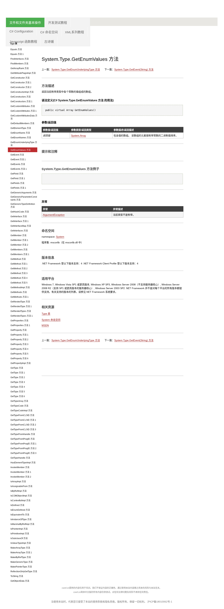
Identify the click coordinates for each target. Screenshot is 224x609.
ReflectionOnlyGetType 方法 (23, 571)
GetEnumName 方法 (20, 133)
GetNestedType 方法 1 (21, 306)
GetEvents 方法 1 (18, 169)
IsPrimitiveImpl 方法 (19, 533)
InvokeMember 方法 (19, 467)
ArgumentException (54, 214)
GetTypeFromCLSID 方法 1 (23, 420)
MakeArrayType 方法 (20, 548)
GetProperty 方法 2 (19, 339)
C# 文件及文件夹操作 (202, 69)
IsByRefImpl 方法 (18, 491)
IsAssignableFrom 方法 (21, 486)
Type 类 (13, 43)
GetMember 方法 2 (19, 245)
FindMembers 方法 (19, 63)
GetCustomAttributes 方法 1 (23, 111)
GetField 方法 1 (17, 178)
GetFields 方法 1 (18, 188)
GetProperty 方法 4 (19, 349)
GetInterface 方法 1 (19, 221)
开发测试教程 (57, 23)
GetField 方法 (16, 173)
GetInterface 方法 (18, 216)
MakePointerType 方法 (21, 567)
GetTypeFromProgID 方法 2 (23, 448)
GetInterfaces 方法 (19, 230)
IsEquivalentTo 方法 (19, 514)
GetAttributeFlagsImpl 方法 (23, 73)
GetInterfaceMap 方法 (20, 226)
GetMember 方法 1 (19, 240)
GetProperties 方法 (19, 320)
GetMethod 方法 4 (18, 278)
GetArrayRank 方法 (19, 68)
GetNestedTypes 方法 (20, 311)
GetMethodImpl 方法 (20, 287)
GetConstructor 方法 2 (20, 87)
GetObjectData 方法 (19, 581)
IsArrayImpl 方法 (18, 481)
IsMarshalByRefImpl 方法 (22, 524)
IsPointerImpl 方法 (19, 529)
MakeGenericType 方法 (21, 562)
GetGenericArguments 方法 (23, 192)
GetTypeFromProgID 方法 (22, 439)
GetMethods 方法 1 (19, 297)
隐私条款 (110, 601)
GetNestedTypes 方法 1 (21, 316)
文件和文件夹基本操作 (25, 23)
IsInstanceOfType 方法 (20, 519)
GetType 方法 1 (17, 372)
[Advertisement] (154, 25)
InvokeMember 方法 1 (20, 472)
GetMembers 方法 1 (19, 254)
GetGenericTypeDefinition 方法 (22, 205)
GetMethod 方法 (18, 259)
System (60, 236)
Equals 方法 (16, 49)
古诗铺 (49, 41)
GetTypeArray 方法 (19, 401)
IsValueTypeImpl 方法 (20, 543)
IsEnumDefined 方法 (20, 510)
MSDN (45, 325)
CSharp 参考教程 (38, 8)
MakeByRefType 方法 (20, 557)
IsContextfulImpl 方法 (20, 500)
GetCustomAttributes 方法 (22, 106)
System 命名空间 (51, 319)
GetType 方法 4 (17, 387)
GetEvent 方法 (17, 155)
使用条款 (98, 601)
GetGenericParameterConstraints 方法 (23, 198)
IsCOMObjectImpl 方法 (21, 496)
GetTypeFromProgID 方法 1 (23, 443)
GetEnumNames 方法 (20, 137)
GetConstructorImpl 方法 (22, 92)
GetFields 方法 (17, 183)
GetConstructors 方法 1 (21, 101)
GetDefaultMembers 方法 (22, 123)
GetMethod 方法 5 (18, 283)
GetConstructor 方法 (20, 78)
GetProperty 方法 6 (19, 358)
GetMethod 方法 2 (18, 268)
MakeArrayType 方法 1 (21, 552)
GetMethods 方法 (18, 292)
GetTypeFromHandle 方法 (22, 434)
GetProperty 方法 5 (19, 354)
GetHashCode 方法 (19, 212)
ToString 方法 (16, 576)
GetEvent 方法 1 (18, 159)
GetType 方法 (16, 368)
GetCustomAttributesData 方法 (23, 117)
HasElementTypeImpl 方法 (23, 462)
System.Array (78, 135)
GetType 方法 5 (17, 391)
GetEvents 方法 (17, 164)
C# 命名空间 (49, 32)
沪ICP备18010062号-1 (159, 601)
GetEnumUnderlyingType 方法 (23, 144)
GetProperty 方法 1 (19, 335)
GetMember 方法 (18, 235)
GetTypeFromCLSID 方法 (22, 415)
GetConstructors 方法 (20, 97)
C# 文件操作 (202, 82)
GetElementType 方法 (20, 128)
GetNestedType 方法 (20, 301)
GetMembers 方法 (18, 249)
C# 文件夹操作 (202, 96)
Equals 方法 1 (17, 54)
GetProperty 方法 (18, 330)
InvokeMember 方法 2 (20, 477)
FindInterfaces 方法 (19, 59)
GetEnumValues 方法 (20, 150)
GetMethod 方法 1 (18, 264)
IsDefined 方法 (17, 505)
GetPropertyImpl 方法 (20, 363)
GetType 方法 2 (17, 377)
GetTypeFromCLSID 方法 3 (23, 429)
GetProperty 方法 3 (19, 344)
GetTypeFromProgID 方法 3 (23, 453)
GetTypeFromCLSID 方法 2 (23, 425)
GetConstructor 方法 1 (20, 82)
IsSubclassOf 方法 (19, 538)
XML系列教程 (74, 32)
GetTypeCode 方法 (19, 406)
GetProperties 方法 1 (20, 325)
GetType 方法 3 (17, 382)
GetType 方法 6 (17, 396)
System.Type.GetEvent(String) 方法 (133, 69)
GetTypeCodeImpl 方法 (21, 410)
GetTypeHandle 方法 (20, 458)
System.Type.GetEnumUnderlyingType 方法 (75, 69)
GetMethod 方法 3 (18, 273)
